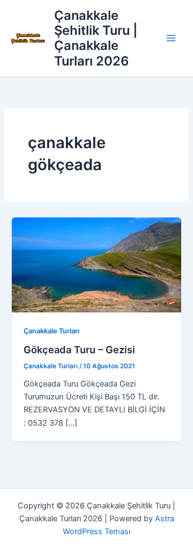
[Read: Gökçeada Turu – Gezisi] (96, 264)
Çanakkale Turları (51, 331)
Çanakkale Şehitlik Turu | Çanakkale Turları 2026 (95, 38)
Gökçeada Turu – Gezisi (79, 349)
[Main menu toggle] (171, 38)
